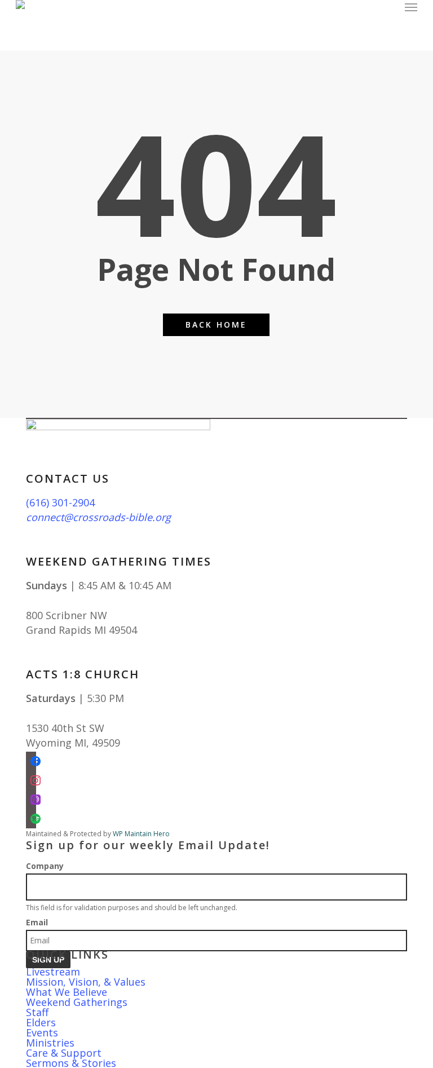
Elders (41, 1022)
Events (42, 1032)
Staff (37, 1012)
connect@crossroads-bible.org (98, 517)
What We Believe (66, 992)
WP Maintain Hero (141, 833)
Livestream (53, 971)
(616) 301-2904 (60, 502)
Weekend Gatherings (76, 1002)
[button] (411, 6)
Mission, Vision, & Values (85, 981)
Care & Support (63, 1053)
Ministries (50, 1042)
